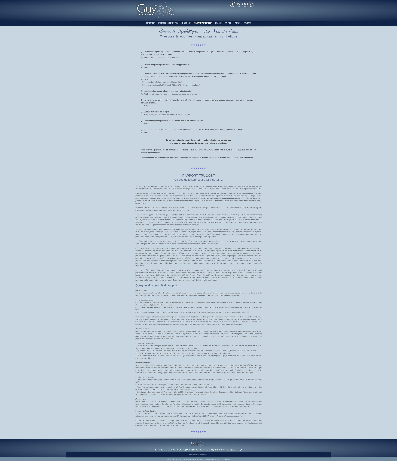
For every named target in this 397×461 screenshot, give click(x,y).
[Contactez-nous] (251, 6)
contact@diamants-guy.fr (234, 450)
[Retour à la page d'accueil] (156, 20)
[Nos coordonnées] (245, 6)
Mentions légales (172, 459)
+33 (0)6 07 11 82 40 (217, 450)
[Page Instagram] (239, 6)
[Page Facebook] (233, 6)
